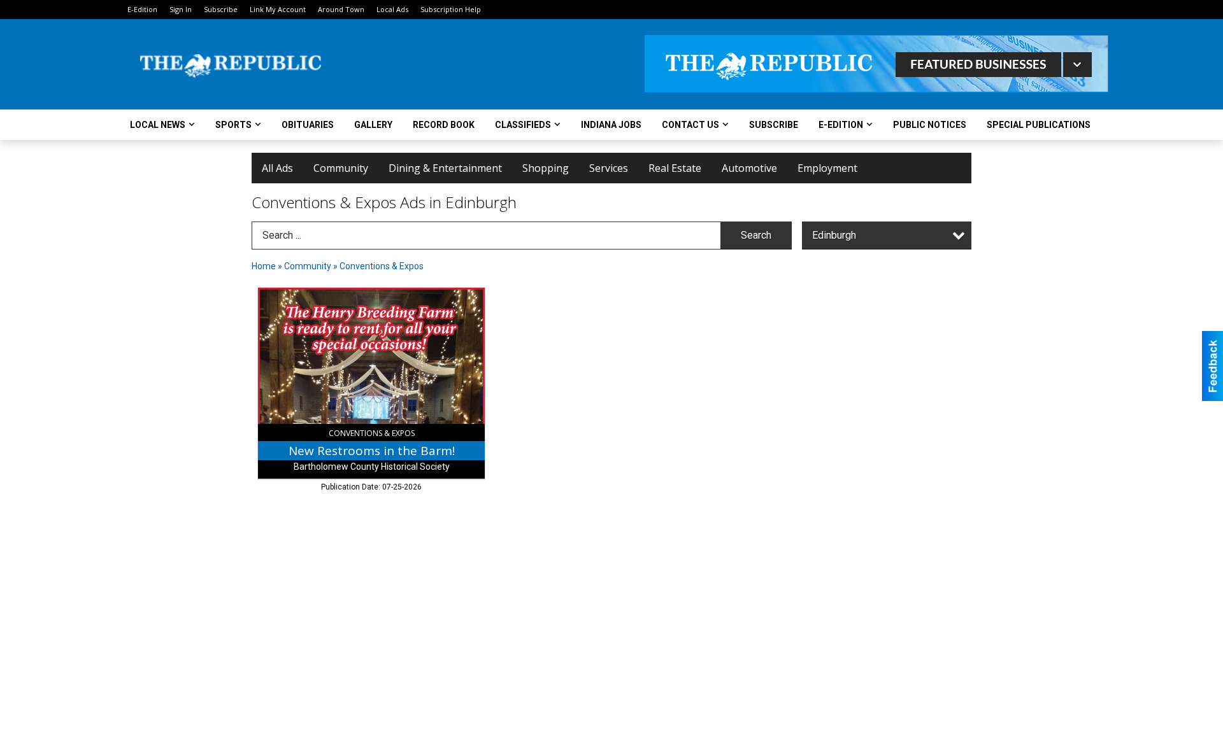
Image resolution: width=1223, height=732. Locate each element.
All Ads (277, 168)
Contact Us (690, 125)
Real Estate (674, 168)
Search (756, 235)
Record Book (444, 125)
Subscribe (221, 9)
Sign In (180, 9)
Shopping (545, 168)
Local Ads (392, 9)
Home (264, 266)
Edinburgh (834, 235)
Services (608, 168)
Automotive (749, 168)
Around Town (341, 9)
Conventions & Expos (382, 266)
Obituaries (308, 125)
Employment (827, 168)
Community (340, 168)
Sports (233, 125)
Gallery (373, 125)
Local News (157, 125)
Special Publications (1039, 125)
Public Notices (929, 125)
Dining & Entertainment (445, 168)
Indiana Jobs (611, 125)
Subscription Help (450, 9)
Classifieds (523, 125)
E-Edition (142, 9)
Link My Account (278, 9)
